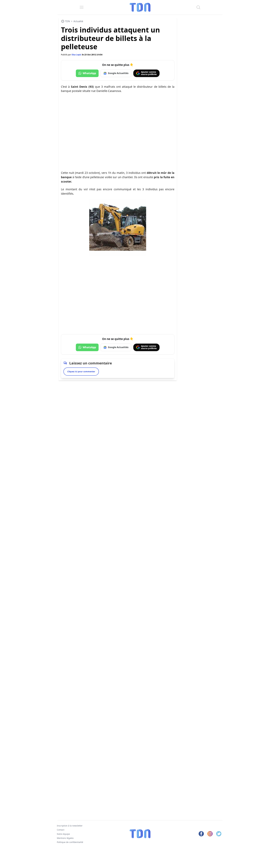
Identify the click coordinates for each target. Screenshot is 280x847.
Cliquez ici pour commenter (81, 371)
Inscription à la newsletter (70, 825)
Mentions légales (65, 838)
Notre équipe (63, 834)
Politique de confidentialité (70, 842)
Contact (60, 829)
